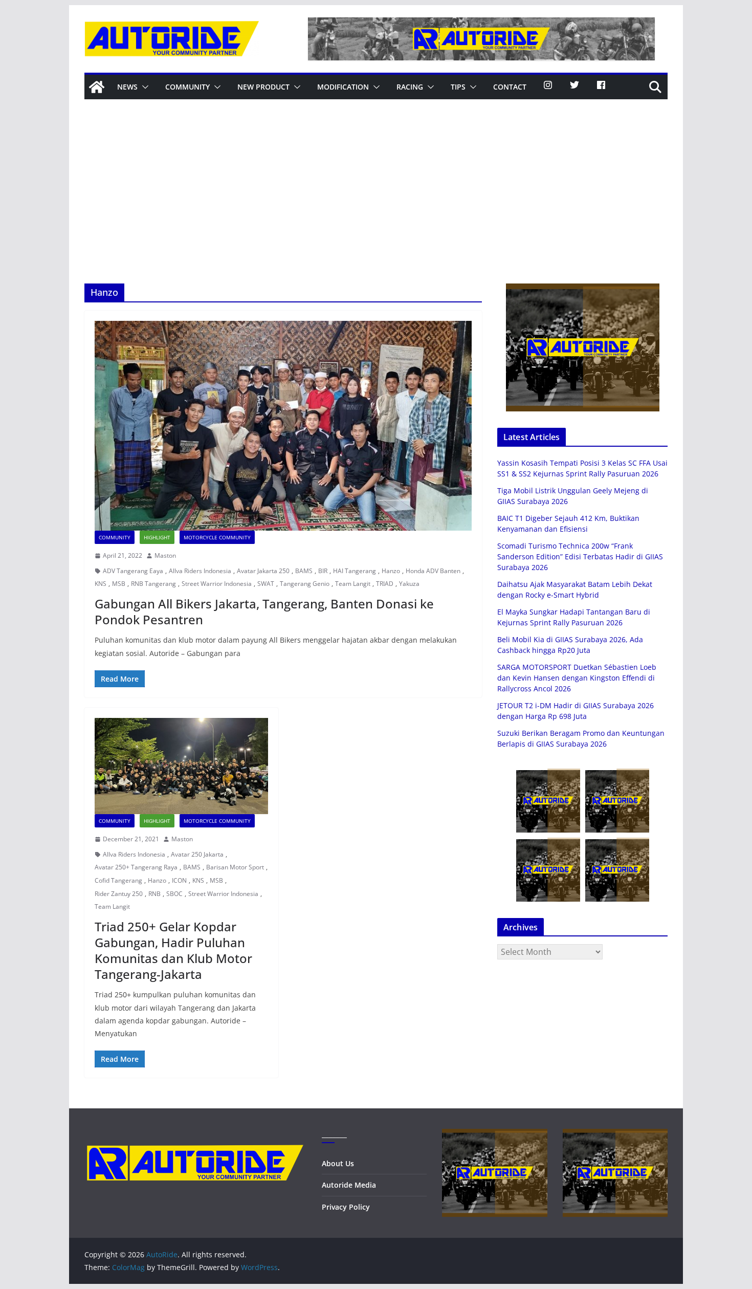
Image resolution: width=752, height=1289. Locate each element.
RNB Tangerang (153, 583)
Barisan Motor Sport (235, 867)
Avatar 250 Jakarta (197, 854)
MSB (118, 583)
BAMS (304, 570)
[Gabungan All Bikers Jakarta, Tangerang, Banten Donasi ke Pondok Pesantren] (283, 426)
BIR (322, 570)
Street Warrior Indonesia (217, 583)
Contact (509, 87)
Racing (409, 87)
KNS (100, 583)
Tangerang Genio (304, 583)
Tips (458, 87)
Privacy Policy (346, 1207)
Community (187, 87)
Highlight (157, 537)
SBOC (174, 893)
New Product (263, 87)
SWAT (265, 583)
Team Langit (352, 583)
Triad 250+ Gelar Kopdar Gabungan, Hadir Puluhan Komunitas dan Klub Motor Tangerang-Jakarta (173, 950)
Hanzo (391, 570)
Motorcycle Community (217, 537)
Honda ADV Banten (433, 570)
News (127, 87)
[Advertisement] (376, 206)
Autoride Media (349, 1185)
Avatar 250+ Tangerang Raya (136, 867)
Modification (343, 87)
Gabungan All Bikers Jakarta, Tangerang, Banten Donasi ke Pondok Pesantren (264, 611)
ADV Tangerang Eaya (133, 570)
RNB (154, 893)
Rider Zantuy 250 (119, 893)
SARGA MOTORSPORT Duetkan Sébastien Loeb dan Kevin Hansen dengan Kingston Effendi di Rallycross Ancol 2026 (576, 677)
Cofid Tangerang (118, 880)
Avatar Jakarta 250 (263, 570)
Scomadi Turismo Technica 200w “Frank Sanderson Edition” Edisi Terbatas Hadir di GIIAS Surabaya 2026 (580, 556)
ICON (179, 880)
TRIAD (384, 583)
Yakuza (409, 583)
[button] (143, 87)
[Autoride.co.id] (195, 1135)
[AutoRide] (96, 87)
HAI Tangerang (354, 570)
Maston (165, 555)
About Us (338, 1163)
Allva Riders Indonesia (200, 570)
